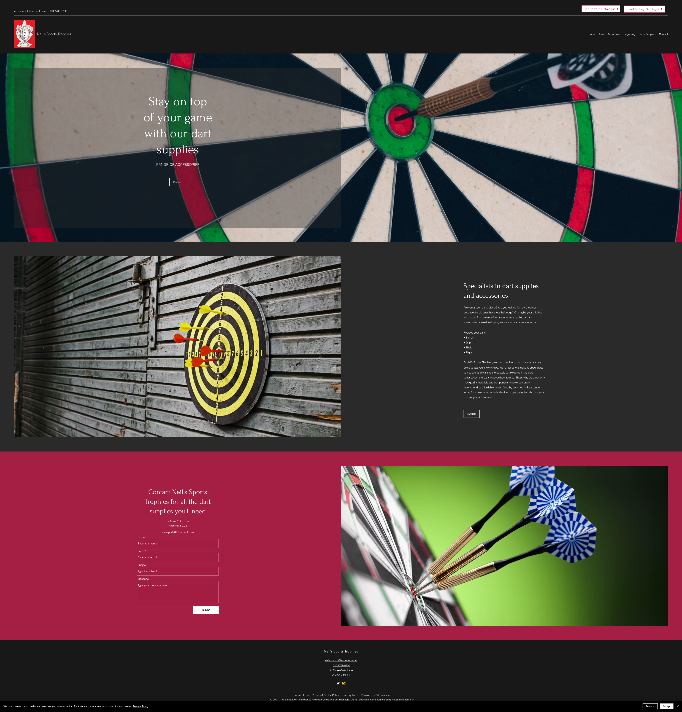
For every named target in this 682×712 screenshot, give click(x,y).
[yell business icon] (343, 683)
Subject (142, 565)
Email (141, 551)
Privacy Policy (140, 706)
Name (141, 537)
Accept (666, 706)
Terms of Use (301, 695)
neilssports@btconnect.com (177, 532)
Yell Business (382, 695)
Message (143, 578)
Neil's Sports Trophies (54, 34)
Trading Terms (350, 695)
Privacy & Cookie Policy (325, 695)
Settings (650, 706)
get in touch (519, 392)
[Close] (678, 706)
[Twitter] (338, 683)
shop (520, 387)
